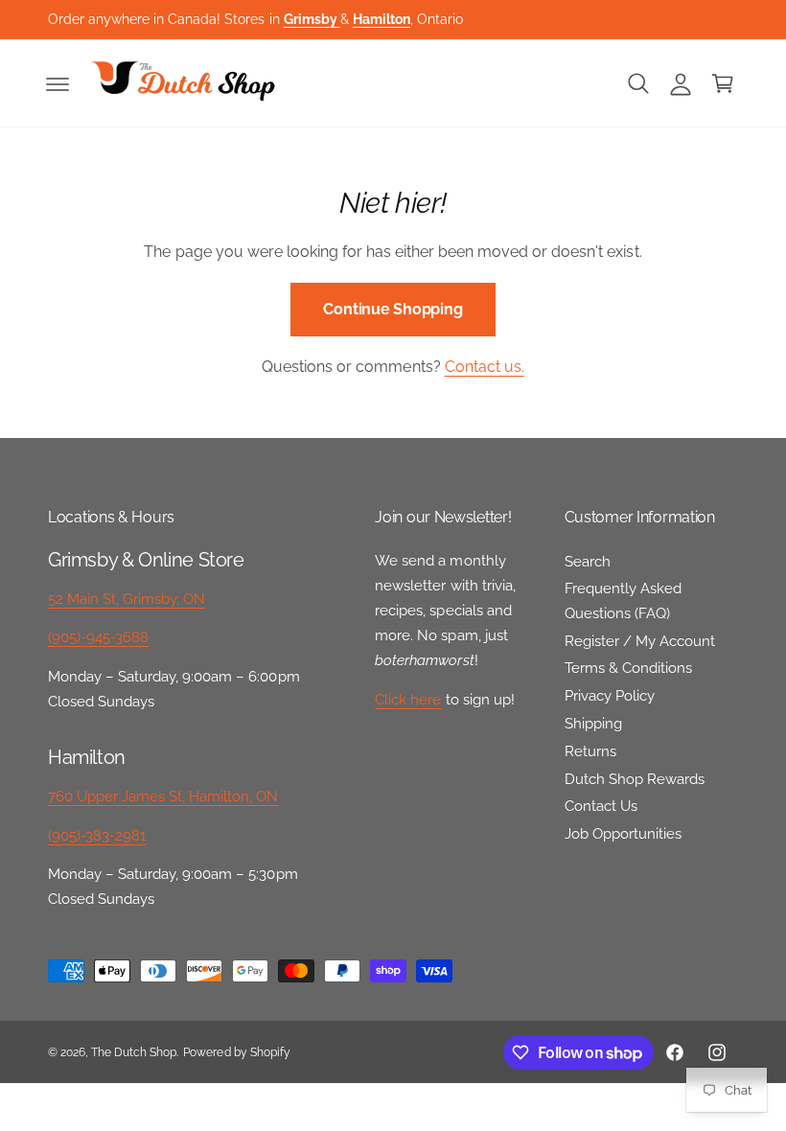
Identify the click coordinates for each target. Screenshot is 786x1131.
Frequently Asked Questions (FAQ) (623, 600)
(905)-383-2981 (97, 835)
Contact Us (601, 805)
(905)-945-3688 (98, 637)
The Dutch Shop (133, 1052)
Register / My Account (640, 641)
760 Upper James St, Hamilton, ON (163, 796)
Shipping (593, 723)
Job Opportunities (623, 833)
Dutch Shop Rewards (635, 779)
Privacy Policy (610, 695)
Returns (590, 751)
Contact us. (484, 367)
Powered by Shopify (236, 1052)
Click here (408, 699)
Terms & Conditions (628, 667)
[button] (57, 83)
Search (588, 561)
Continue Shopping (392, 309)
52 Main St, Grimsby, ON (126, 598)
